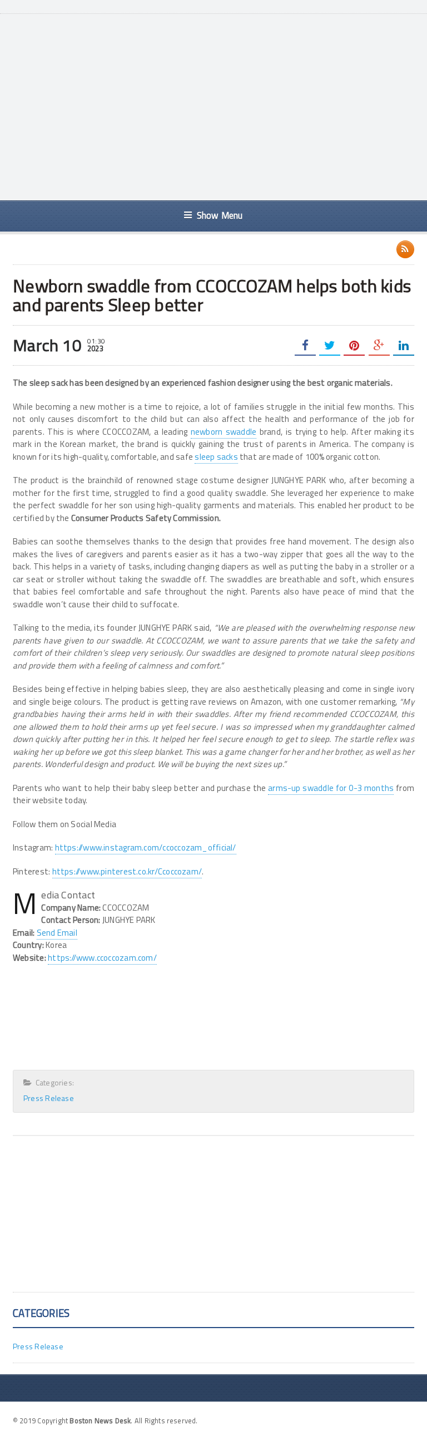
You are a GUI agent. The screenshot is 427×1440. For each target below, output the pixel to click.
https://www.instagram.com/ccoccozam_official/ (145, 847)
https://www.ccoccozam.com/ (102, 957)
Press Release (48, 1098)
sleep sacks (216, 456)
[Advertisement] (227, 106)
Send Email (57, 932)
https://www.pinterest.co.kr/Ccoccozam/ (127, 871)
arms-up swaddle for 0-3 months (331, 788)
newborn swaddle (224, 431)
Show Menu (220, 215)
